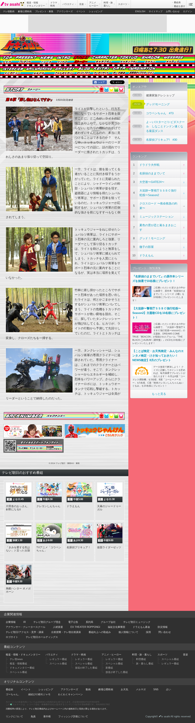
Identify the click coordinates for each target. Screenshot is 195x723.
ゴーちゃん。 (13, 694)
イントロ (62, 61)
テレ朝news (16, 659)
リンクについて (14, 716)
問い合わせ (164, 632)
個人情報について (128, 632)
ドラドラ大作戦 (149, 164)
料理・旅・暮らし (142, 654)
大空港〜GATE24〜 (151, 182)
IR (24, 622)
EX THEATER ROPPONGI (85, 627)
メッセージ (173, 61)
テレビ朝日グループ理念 (47, 622)
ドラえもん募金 (141, 627)
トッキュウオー (128, 61)
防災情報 (163, 627)
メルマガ (39, 72)
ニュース (46, 61)
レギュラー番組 (58, 659)
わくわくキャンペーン (70, 694)
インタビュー (12, 72)
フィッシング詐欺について (73, 716)
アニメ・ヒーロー (111, 654)
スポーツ (162, 654)
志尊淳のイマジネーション (141, 72)
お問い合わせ (173, 11)
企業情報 (11, 622)
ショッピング (95, 11)
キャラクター (104, 61)
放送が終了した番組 (86, 667)
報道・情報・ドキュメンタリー (23, 654)
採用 (148, 632)
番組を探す (179, 6)
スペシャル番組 (18, 672)
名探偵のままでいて (152, 173)
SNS (155, 689)
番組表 (177, 2)
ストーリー (81, 61)
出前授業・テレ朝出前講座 (66, 632)
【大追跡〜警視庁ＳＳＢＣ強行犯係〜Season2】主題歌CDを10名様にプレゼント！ (158, 313)
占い (168, 689)
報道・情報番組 (18, 663)
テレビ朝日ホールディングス (42, 637)
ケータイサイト (100, 72)
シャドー (150, 61)
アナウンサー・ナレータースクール (25, 627)
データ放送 (118, 72)
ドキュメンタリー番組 (22, 667)
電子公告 (73, 622)
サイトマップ (155, 11)
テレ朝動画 (8, 11)
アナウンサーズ (65, 11)
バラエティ (52, 654)
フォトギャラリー (64, 72)
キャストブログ (83, 72)
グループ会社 (108, 622)
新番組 (109, 667)
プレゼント (26, 61)
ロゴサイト (12, 637)
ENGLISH (140, 11)
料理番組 (141, 659)
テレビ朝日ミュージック (136, 622)
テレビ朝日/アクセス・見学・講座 (25, 632)
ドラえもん (146, 255)
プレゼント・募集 (44, 11)
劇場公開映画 (25, 11)
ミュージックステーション (156, 216)
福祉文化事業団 (116, 627)
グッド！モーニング (152, 238)
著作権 (47, 716)
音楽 (185, 654)
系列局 (89, 622)
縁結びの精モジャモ (39, 694)
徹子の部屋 (146, 246)
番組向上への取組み (100, 632)
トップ (7, 61)
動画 (88, 689)
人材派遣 (58, 627)
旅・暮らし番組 (144, 663)
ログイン (187, 11)
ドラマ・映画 (78, 654)
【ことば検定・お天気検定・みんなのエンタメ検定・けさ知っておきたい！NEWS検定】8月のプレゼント (158, 355)
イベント (80, 11)
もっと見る (159, 393)
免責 (33, 716)
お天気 (124, 689)
